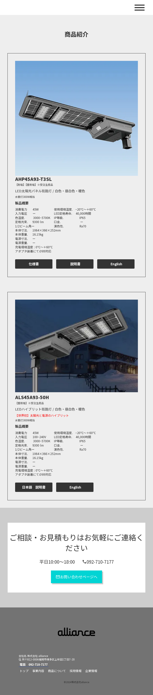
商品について (57, 671)
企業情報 (91, 671)
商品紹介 (76, 34)
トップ (24, 671)
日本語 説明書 (34, 487)
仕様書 (34, 264)
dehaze (140, 8)
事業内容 (38, 671)
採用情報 (76, 671)
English (116, 264)
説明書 (74, 264)
